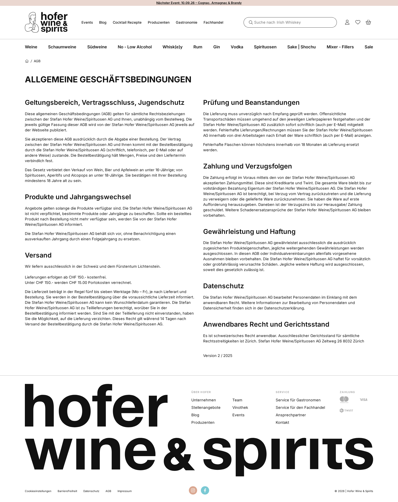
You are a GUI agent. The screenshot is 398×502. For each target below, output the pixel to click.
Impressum (125, 491)
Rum (197, 46)
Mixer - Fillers (340, 46)
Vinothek (240, 407)
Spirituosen (265, 46)
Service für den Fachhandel (300, 407)
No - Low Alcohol (135, 46)
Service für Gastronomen (298, 400)
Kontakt (282, 422)
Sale (369, 46)
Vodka (237, 46)
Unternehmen (203, 400)
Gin (216, 46)
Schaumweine (62, 46)
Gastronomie (186, 22)
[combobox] (290, 22)
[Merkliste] (358, 22)
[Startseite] (27, 61)
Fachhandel (213, 22)
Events (87, 22)
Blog (103, 22)
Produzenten (159, 22)
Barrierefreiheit (67, 491)
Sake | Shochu (301, 46)
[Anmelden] (347, 22)
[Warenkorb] (368, 22)
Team (237, 400)
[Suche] (249, 22)
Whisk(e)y (173, 46)
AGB (108, 491)
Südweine (97, 46)
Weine (31, 46)
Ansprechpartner (291, 415)
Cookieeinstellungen (38, 491)
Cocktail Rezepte (127, 22)
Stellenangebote (206, 407)
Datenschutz (91, 491)
